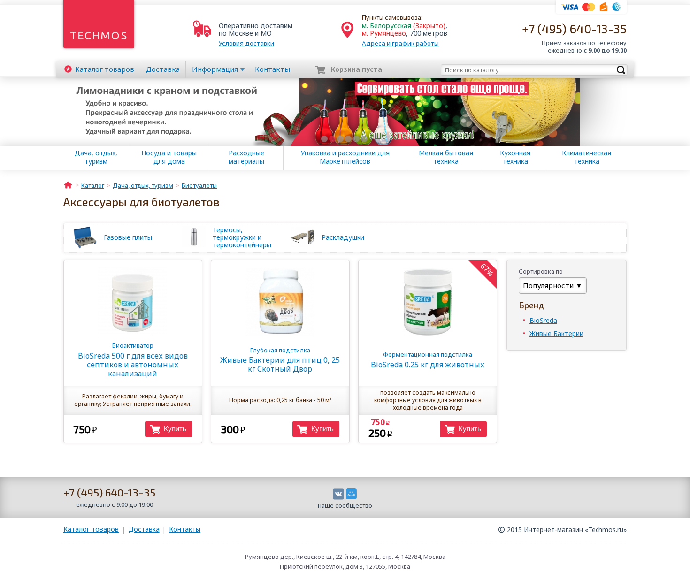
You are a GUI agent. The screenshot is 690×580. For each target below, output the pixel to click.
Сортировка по (541, 271)
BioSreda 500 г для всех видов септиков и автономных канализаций (133, 359)
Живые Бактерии (556, 333)
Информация (215, 69)
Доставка (163, 69)
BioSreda (543, 320)
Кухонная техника (515, 157)
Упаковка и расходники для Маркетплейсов (345, 157)
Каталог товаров (91, 529)
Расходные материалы (246, 157)
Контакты (272, 69)
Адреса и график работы (400, 43)
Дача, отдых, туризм (96, 157)
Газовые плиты (128, 237)
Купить (175, 429)
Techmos (99, 35)
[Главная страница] (68, 184)
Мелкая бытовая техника (446, 157)
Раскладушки (343, 237)
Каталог (104, 69)
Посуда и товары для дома (169, 157)
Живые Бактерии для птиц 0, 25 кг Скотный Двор (280, 360)
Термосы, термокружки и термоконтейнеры (242, 237)
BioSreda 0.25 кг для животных (427, 359)
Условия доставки (246, 43)
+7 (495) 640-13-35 (574, 28)
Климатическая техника (586, 157)
